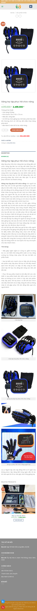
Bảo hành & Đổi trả (7, 577)
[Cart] (30, 6)
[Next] (7, 55)
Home (12, 13)
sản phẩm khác (21, 13)
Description (5, 153)
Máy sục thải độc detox (18, 516)
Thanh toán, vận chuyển (9, 574)
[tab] (18, 153)
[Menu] (2, 6)
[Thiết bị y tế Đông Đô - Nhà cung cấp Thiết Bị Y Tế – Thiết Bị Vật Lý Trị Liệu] (18, 7)
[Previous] (3, 55)
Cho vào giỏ (17, 130)
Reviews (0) (5, 156)
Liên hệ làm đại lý (7, 571)
